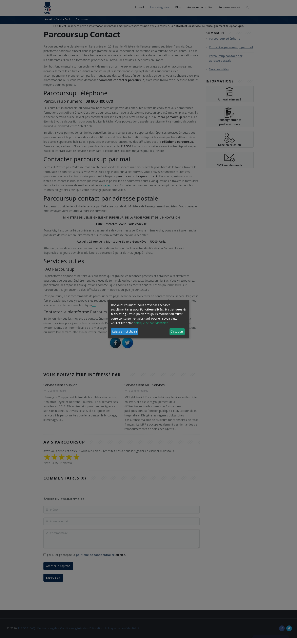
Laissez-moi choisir (124, 331)
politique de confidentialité (151, 323)
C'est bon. (177, 331)
